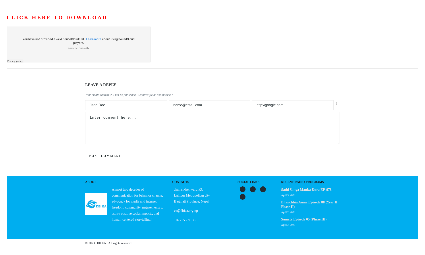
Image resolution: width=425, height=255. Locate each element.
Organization (184, 21)
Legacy (264, 21)
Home (136, 21)
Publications (239, 21)
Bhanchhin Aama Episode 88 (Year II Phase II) (309, 204)
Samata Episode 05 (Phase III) (303, 219)
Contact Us (288, 21)
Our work (212, 21)
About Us (157, 21)
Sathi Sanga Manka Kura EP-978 (306, 189)
